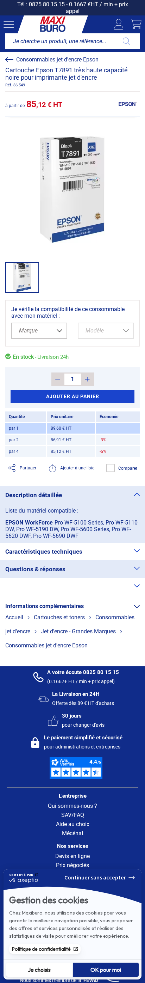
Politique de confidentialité (41, 949)
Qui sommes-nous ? (72, 806)
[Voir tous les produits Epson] (127, 104)
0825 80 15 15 (47, 4)
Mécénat (72, 833)
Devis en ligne (72, 856)
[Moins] (57, 379)
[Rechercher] (126, 41)
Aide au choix (72, 824)
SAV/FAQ (72, 815)
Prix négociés (72, 865)
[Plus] (87, 379)
